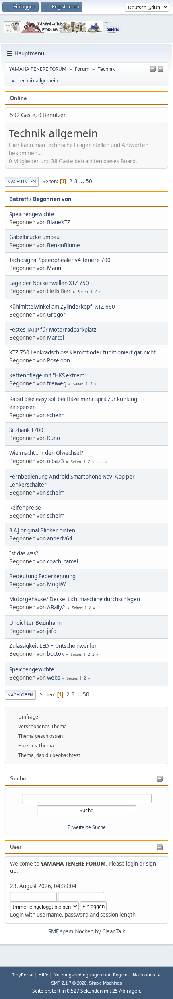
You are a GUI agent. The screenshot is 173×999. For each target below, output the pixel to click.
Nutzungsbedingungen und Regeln (91, 975)
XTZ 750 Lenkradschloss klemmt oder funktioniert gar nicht (82, 352)
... (82, 181)
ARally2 (56, 607)
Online (18, 98)
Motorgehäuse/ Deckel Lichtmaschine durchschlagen (74, 599)
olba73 (55, 461)
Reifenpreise (25, 507)
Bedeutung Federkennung (42, 576)
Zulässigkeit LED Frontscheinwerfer (53, 645)
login (132, 863)
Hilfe (43, 975)
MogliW (56, 584)
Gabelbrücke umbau (34, 237)
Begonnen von (52, 199)
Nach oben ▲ (147, 975)
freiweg (56, 383)
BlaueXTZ (58, 222)
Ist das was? (23, 553)
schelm (55, 415)
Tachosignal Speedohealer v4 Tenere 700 (60, 260)
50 (89, 181)
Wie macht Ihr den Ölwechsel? (46, 453)
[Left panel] (153, 69)
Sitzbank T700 (26, 430)
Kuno (53, 438)
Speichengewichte (31, 214)
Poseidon (58, 360)
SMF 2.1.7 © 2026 (68, 983)
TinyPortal (22, 975)
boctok (55, 653)
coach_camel (62, 561)
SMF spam (60, 931)
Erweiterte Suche (87, 827)
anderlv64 (59, 538)
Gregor (56, 314)
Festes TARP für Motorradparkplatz (52, 329)
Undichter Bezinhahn (35, 622)
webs (53, 677)
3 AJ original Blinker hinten (42, 530)
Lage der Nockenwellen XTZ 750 (49, 283)
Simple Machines (105, 983)
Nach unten (21, 181)
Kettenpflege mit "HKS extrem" (47, 375)
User (15, 847)
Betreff (18, 199)
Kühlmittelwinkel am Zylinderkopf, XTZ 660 (62, 306)
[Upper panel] (160, 69)
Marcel (55, 337)
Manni (54, 268)
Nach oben (20, 695)
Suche (18, 779)
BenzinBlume (63, 245)
